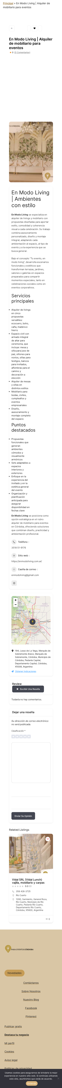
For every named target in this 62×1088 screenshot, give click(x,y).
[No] (58, 1078)
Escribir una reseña (30, 689)
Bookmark (34, 28)
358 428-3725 (23, 891)
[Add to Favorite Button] (47, 839)
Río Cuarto (21, 895)
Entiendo (31, 1083)
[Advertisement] (31, 87)
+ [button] (16, 600)
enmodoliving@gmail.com (25, 575)
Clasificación (18, 731)
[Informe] (40, 28)
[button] (11, 879)
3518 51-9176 (18, 547)
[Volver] (12, 28)
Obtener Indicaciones (25, 671)
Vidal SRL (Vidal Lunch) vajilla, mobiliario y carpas (28, 881)
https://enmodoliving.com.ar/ (26, 561)
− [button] (16, 604)
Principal (8, 3)
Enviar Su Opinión (23, 816)
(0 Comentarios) (22, 52)
